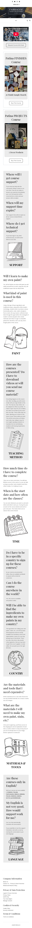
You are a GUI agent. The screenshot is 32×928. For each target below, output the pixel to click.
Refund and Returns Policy (10, 885)
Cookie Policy (6, 908)
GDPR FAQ (6, 897)
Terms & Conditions (8, 917)
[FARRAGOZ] (16, 11)
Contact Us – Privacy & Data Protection (13, 883)
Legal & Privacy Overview (10, 893)
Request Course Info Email (16, 45)
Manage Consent (7, 900)
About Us (5, 881)
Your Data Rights (7, 899)
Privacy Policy (6, 895)
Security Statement (8, 910)
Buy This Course (16, 103)
